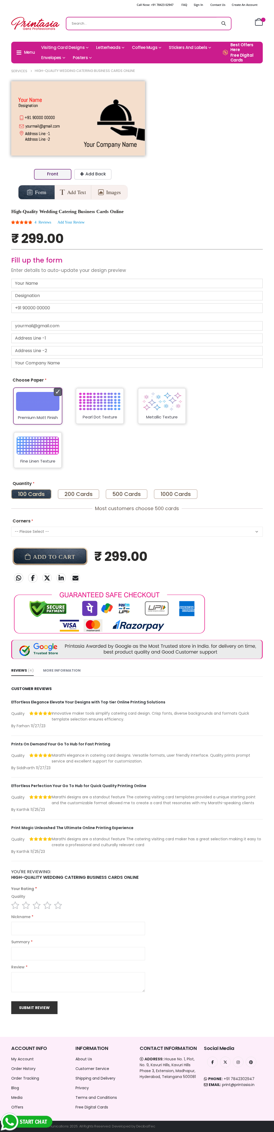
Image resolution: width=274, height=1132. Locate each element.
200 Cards (78, 494)
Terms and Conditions (96, 1097)
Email (75, 578)
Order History (23, 1068)
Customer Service (92, 1068)
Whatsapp (18, 578)
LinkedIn (61, 578)
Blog (15, 1088)
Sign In (198, 5)
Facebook (32, 578)
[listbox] (137, 431)
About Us (83, 1059)
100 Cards (31, 494)
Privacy (82, 1088)
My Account (22, 1059)
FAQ (184, 5)
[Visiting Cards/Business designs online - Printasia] (35, 23)
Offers (17, 1107)
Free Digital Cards (91, 1107)
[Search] (223, 23)
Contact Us (217, 5)
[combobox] (148, 23)
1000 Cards (176, 494)
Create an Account (244, 5)
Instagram (238, 1062)
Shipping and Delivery (95, 1078)
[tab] (22, 671)
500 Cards (126, 494)
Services (19, 71)
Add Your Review (71, 222)
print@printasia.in (238, 1084)
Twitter (47, 578)
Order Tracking (25, 1078)
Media (16, 1097)
